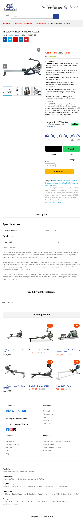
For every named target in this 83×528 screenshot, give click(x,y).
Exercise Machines (51, 183)
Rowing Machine (50, 185)
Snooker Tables (55, 494)
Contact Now (51, 6)
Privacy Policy (10, 441)
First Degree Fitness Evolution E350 (14, 351)
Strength (46, 417)
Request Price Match (53, 150)
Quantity (47, 161)
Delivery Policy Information (52, 447)
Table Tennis (47, 420)
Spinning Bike (21, 479)
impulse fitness (56, 193)
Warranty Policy (48, 444)
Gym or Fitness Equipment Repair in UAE (57, 441)
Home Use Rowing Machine (68, 183)
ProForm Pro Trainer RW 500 (39, 350)
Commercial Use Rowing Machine (65, 180)
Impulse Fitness (13, 35)
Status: (47, 56)
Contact (9, 450)
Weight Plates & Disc (19, 486)
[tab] (41, 215)
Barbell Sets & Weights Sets (47, 486)
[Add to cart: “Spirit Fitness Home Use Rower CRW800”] (12, 382)
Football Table (17, 494)
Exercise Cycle (48, 414)
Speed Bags (61, 501)
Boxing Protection (48, 501)
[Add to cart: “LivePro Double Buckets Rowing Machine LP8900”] (66, 346)
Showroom (47, 450)
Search (56, 16)
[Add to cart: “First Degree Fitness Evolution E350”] (12, 346)
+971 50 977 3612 (16, 411)
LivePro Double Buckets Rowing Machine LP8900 (68, 351)
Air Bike (41, 479)
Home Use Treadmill (10, 472)
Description (41, 214)
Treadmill (46, 411)
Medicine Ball (64, 486)
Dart (77, 494)
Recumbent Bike (8, 479)
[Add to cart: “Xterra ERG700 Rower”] (66, 382)
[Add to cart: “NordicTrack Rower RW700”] (39, 382)
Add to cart (59, 171)
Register (77, 8)
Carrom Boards (68, 494)
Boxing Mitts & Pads (33, 501)
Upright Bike (32, 479)
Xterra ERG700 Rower (64, 386)
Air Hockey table (30, 494)
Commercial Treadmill (26, 472)
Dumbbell (6, 486)
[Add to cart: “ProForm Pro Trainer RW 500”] (39, 346)
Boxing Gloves (7, 501)
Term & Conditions (12, 444)
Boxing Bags (19, 501)
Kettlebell (31, 486)
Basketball (46, 423)
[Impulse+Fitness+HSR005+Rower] (10, 39)
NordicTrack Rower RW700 (39, 386)
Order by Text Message (71, 150)
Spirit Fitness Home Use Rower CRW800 (14, 387)
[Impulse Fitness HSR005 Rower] (5, 39)
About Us (9, 447)
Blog (7, 454)
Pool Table (6, 494)
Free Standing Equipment (11, 504)
